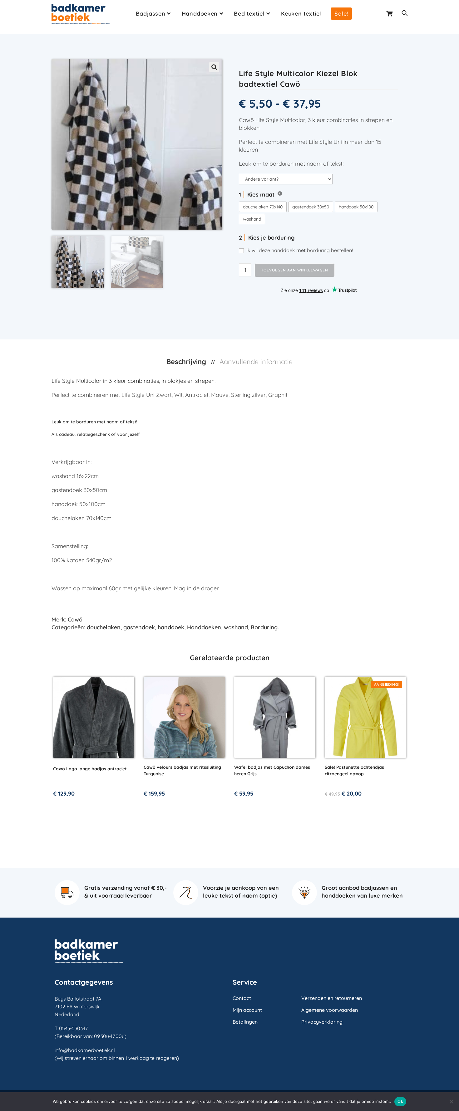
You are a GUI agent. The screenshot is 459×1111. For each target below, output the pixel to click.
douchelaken (104, 627)
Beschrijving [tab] (187, 361)
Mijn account (247, 1010)
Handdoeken (204, 627)
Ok (400, 1101)
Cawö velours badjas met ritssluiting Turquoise (182, 770)
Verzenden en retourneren (331, 998)
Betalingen (245, 1022)
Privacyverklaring (322, 1022)
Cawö (75, 619)
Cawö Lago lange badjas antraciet (90, 769)
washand (236, 627)
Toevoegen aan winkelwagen (294, 270)
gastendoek (139, 627)
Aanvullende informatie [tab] (256, 361)
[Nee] (451, 1102)
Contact (242, 998)
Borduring (264, 627)
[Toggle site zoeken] (404, 13)
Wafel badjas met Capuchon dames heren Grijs (272, 770)
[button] (214, 67)
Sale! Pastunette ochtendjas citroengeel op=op (354, 770)
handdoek (171, 627)
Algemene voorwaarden (329, 1010)
